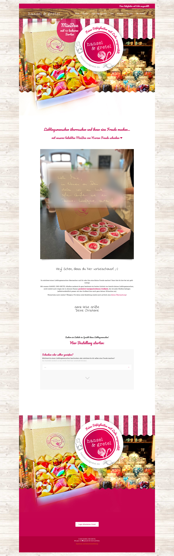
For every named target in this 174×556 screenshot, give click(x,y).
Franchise (129, 13)
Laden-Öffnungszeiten (99, 13)
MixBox (85, 13)
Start (77, 13)
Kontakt (120, 13)
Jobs (112, 13)
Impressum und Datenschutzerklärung (87, 544)
